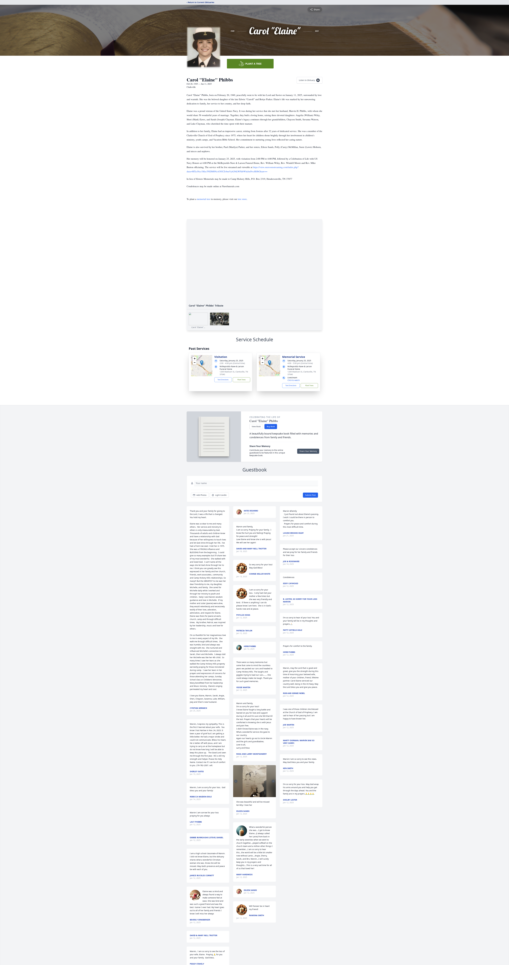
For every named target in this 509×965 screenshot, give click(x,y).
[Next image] (273, 781)
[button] (201, 363)
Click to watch (294, 380)
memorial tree (203, 199)
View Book (256, 426)
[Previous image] (235, 781)
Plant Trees (241, 380)
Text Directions (223, 380)
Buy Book (271, 426)
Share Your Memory (308, 451)
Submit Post (310, 495)
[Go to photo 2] (255, 795)
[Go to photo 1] (253, 795)
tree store (242, 199)
